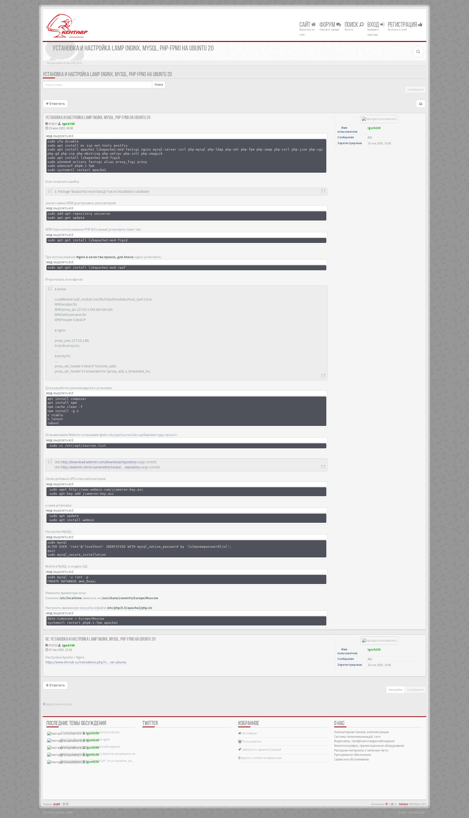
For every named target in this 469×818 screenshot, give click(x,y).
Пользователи (252, 741)
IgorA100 (68, 124)
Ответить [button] (57, 104)
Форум (328, 25)
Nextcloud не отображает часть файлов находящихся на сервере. (103, 754)
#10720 (52, 645)
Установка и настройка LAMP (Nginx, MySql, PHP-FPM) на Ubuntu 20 (107, 75)
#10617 (52, 124)
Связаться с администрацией (261, 749)
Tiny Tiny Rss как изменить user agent (85, 739)
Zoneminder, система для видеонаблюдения (90, 747)
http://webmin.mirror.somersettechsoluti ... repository (100, 467)
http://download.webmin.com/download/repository (99, 462)
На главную (249, 733)
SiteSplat (403, 804)
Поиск (352, 25)
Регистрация (403, 25)
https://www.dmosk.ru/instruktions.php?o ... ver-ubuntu (85, 662)
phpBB (56, 804)
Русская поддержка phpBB (58, 812)
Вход (373, 25)
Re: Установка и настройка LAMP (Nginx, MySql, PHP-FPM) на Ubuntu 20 (100, 639)
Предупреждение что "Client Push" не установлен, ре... (97, 761)
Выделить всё (63, 136)
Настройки (396, 689)
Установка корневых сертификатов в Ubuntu (90, 732)
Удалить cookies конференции (261, 758)
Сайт (305, 25)
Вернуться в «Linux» (58, 704)
